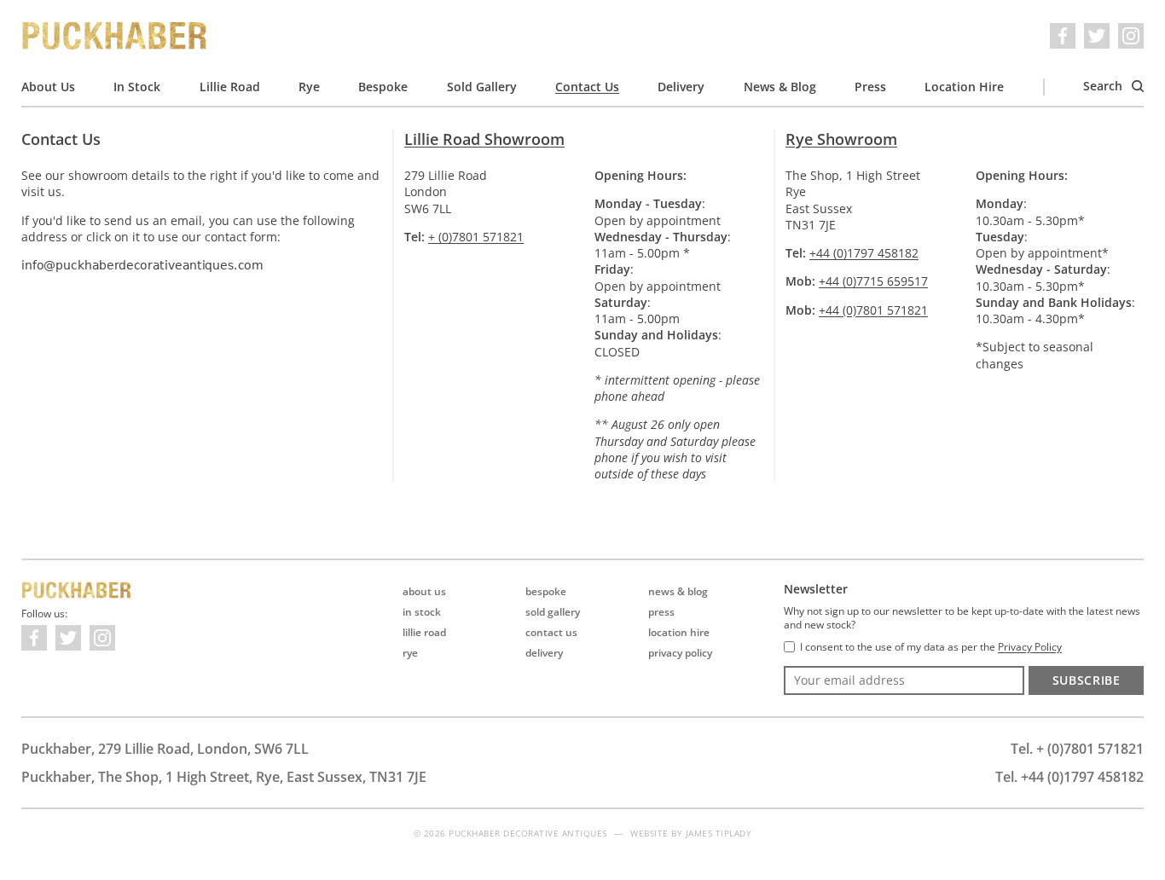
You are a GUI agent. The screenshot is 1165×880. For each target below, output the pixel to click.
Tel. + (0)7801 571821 (1077, 748)
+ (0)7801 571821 (476, 237)
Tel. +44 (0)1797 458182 (1069, 776)
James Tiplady (719, 833)
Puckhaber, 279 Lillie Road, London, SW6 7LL (165, 748)
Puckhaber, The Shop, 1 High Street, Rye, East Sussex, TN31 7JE (223, 776)
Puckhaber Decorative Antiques (115, 35)
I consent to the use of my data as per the (931, 647)
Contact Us (587, 86)
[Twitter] (1097, 36)
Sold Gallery (482, 86)
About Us (48, 86)
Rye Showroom (841, 139)
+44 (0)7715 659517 (873, 281)
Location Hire (964, 86)
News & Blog (780, 86)
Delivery (681, 86)
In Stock (136, 86)
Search (1104, 86)
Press (870, 86)
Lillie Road (230, 86)
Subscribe (1086, 680)
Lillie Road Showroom (484, 139)
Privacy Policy (680, 653)
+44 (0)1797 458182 (864, 253)
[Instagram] (1131, 36)
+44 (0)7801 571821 (873, 310)
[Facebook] (1062, 36)
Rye (309, 86)
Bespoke (383, 86)
